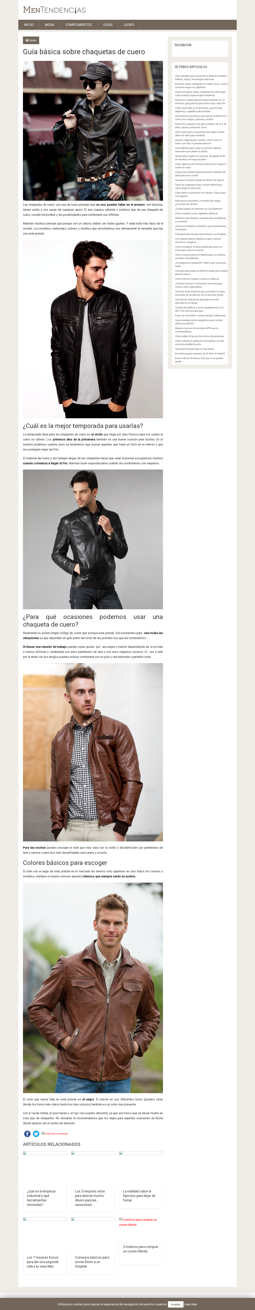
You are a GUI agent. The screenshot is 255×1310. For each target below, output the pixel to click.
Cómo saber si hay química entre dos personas (199, 336)
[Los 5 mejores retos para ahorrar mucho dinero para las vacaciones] (93, 1168)
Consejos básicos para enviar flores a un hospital (92, 1261)
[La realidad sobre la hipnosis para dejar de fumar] (141, 1168)
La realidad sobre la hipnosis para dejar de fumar (139, 1195)
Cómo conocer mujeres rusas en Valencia (197, 279)
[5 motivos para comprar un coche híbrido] (141, 1229)
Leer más (190, 1304)
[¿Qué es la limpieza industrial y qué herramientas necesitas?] (45, 1168)
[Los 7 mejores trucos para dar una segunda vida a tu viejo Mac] (45, 1234)
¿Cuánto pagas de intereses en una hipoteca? (198, 209)
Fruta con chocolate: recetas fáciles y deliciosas (200, 315)
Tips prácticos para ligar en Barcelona (194, 349)
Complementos (79, 25)
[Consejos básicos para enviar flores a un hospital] (93, 1234)
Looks (129, 25)
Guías (108, 25)
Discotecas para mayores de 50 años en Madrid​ (200, 353)
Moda (49, 25)
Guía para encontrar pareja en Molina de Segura (199, 180)
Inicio (29, 25)
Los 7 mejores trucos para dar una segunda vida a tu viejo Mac (43, 1261)
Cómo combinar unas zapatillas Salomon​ (196, 213)
